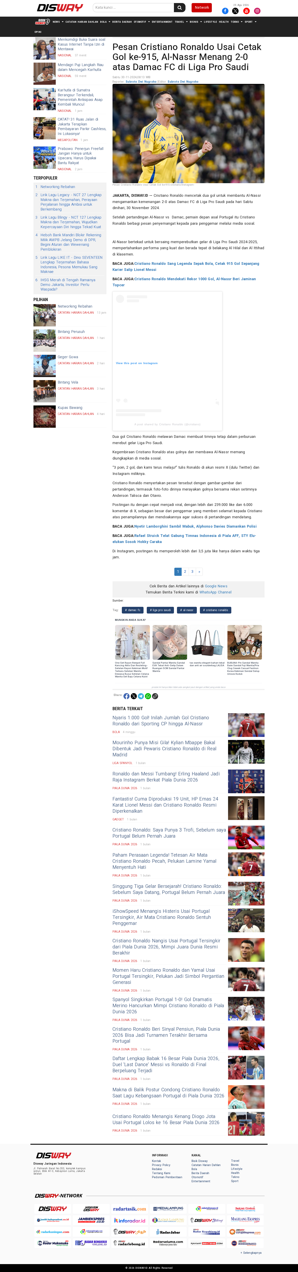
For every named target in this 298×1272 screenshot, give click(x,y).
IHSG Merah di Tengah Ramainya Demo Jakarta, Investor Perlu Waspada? (65, 285)
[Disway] (52, 1209)
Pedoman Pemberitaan (167, 1177)
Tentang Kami (161, 1173)
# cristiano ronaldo (215, 610)
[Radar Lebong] (129, 1243)
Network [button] (202, 7)
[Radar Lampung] (168, 1220)
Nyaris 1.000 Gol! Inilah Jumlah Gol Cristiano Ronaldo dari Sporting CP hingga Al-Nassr (161, 720)
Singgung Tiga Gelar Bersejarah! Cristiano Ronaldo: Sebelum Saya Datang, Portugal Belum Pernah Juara (169, 889)
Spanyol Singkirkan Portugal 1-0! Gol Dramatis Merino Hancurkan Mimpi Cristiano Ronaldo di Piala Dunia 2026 (168, 1005)
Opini (37, 31)
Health (224, 21)
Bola (103, 21)
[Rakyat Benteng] (206, 1243)
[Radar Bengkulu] (91, 1243)
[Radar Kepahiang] (206, 1232)
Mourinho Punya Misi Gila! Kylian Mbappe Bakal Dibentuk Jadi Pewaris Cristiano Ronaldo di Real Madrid (164, 748)
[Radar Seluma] (168, 1243)
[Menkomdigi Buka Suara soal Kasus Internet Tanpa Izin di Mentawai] (44, 48)
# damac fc (132, 610)
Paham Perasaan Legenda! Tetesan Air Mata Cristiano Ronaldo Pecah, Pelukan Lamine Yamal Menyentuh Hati (165, 861)
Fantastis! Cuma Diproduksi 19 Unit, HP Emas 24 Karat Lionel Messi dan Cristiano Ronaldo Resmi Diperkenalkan (165, 805)
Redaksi (157, 1169)
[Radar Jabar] (168, 1232)
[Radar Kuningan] (52, 1232)
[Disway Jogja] (129, 1232)
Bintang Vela (68, 382)
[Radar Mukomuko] (52, 1243)
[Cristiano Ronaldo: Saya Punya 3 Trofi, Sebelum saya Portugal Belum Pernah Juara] (246, 837)
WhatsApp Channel (215, 592)
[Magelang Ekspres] (245, 1220)
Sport (249, 21)
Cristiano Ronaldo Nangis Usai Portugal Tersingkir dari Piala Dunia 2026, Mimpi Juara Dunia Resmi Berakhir (166, 947)
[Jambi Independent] (52, 1220)
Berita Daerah (122, 21)
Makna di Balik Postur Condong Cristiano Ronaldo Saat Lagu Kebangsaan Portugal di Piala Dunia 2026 (169, 1092)
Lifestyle (210, 21)
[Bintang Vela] (44, 391)
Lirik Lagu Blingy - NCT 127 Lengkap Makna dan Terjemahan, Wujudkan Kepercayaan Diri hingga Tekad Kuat (68, 222)
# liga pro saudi (160, 610)
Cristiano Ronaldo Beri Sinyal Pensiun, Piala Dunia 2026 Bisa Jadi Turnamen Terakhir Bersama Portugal (166, 1035)
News (56, 21)
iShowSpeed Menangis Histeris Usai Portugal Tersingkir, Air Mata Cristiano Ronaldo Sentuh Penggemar (162, 917)
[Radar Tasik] (129, 1209)
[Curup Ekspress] (245, 1232)
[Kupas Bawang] (44, 416)
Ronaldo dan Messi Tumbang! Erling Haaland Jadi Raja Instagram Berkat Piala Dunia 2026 (166, 777)
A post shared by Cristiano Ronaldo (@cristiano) (167, 424)
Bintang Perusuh (71, 332)
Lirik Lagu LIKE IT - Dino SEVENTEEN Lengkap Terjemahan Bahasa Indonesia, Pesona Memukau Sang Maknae (69, 264)
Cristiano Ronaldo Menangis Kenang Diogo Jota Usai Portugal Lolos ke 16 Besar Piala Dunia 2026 (166, 1119)
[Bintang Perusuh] (44, 340)
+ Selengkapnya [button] (251, 1253)
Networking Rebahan (55, 187)
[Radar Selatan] (245, 1243)
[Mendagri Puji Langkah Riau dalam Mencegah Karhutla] (44, 74)
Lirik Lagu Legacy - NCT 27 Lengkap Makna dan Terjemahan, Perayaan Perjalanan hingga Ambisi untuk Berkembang (68, 202)
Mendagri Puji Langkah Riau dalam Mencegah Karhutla (81, 67)
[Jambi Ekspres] (91, 1220)
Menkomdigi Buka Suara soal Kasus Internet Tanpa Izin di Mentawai (81, 44)
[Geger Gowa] (44, 366)
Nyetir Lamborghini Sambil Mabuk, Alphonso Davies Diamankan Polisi (195, 526)
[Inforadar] (129, 1220)
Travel (179, 21)
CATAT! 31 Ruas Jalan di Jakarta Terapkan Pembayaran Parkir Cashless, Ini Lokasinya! (82, 126)
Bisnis (194, 21)
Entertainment (162, 21)
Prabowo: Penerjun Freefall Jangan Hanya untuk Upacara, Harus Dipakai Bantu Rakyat (80, 156)
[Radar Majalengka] (91, 1232)
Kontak (156, 1161)
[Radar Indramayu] (206, 1209)
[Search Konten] (179, 7)
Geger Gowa (68, 357)
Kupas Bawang (70, 407)
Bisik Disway (200, 1161)
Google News (216, 586)
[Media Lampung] (168, 1209)
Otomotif (140, 21)
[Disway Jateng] (206, 1220)
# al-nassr (186, 610)
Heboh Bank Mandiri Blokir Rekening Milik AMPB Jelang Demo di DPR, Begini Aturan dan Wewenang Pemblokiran (68, 242)
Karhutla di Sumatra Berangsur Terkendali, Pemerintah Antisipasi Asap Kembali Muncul (80, 97)
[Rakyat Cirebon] (245, 1209)
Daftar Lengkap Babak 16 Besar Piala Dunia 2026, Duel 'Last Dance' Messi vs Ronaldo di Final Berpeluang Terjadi (166, 1064)
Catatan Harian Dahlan (81, 21)
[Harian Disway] (91, 1209)
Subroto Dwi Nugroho (142, 82)
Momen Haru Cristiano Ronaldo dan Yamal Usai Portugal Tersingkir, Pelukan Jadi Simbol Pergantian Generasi (168, 976)
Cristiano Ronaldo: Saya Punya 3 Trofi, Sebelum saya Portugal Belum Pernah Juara (169, 833)
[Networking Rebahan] (44, 315)
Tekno (235, 21)
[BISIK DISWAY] (42, 21)
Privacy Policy (161, 1165)
